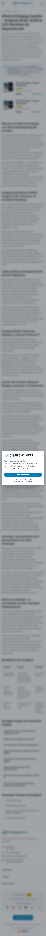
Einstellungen (29, 482)
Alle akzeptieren (23, 474)
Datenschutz (18, 479)
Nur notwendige (18, 482)
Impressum (28, 479)
